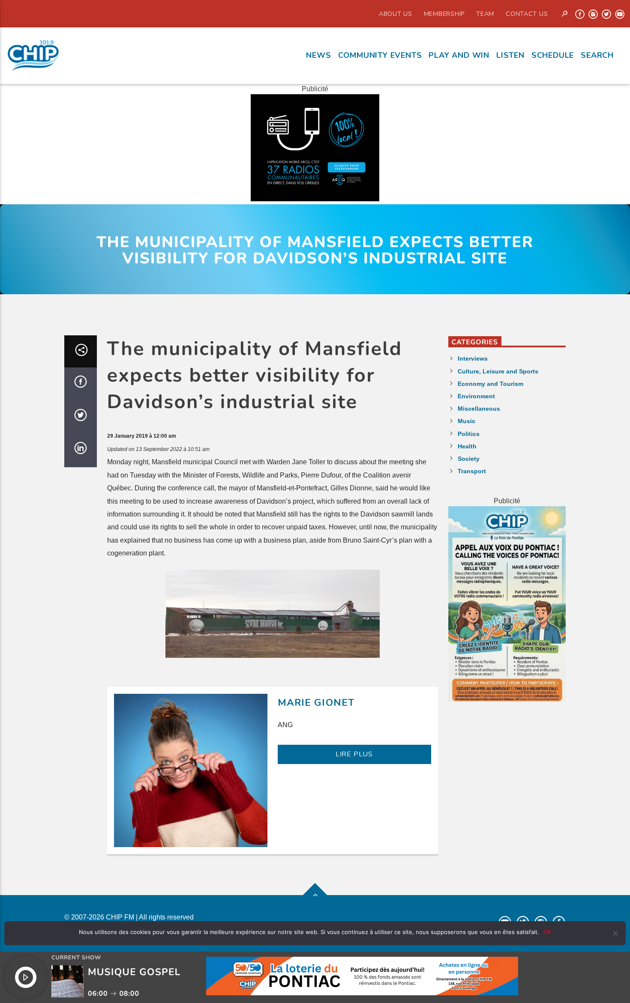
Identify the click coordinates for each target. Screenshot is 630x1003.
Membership (444, 13)
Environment (476, 396)
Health (467, 446)
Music (466, 421)
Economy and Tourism (490, 383)
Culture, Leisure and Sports (498, 371)
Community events (380, 55)
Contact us (527, 13)
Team (485, 13)
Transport (472, 471)
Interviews (473, 358)
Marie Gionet (316, 702)
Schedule (552, 55)
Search (597, 55)
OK (547, 931)
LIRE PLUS (354, 754)
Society (469, 458)
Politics (469, 433)
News (318, 55)
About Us (395, 13)
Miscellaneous (479, 408)
